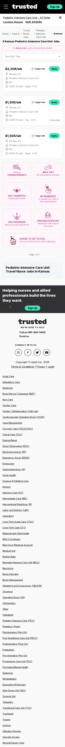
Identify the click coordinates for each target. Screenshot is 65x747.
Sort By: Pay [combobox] (12, 56)
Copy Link (40, 68)
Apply (54, 68)
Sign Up (54, 6)
